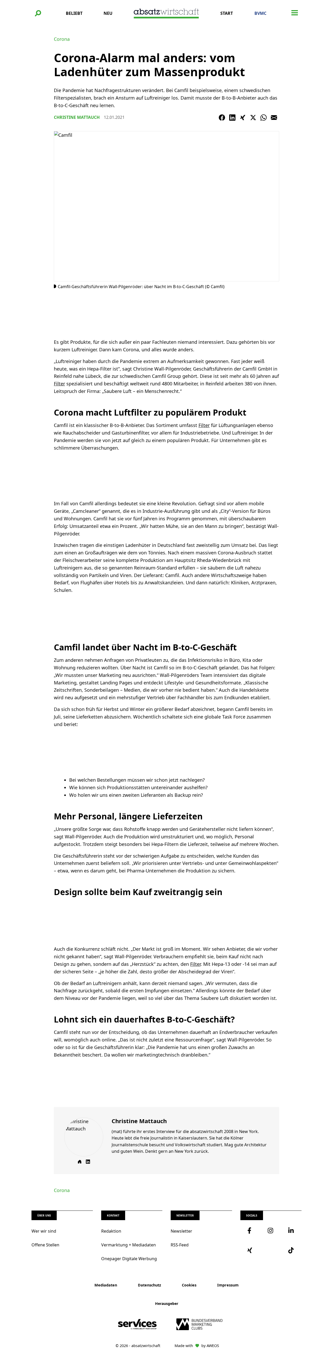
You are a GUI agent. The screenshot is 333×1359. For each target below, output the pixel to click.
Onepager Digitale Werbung (129, 1258)
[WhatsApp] (263, 117)
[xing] (250, 1250)
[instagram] (271, 1230)
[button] (38, 13)
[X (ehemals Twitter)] (253, 117)
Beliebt (74, 13)
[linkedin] (291, 1230)
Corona (62, 39)
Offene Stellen (45, 1245)
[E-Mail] (274, 117)
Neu (108, 13)
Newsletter (181, 1231)
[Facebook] (222, 117)
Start (226, 13)
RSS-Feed (180, 1245)
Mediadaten (105, 1285)
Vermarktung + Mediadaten (128, 1245)
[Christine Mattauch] (83, 1136)
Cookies (189, 1285)
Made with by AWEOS (197, 1345)
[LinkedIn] (232, 117)
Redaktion (111, 1231)
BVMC (260, 13)
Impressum (228, 1285)
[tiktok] (291, 1250)
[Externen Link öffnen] (80, 1162)
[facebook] (250, 1230)
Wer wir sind (43, 1231)
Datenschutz (149, 1285)
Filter (59, 383)
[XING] (243, 117)
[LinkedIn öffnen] (88, 1162)
